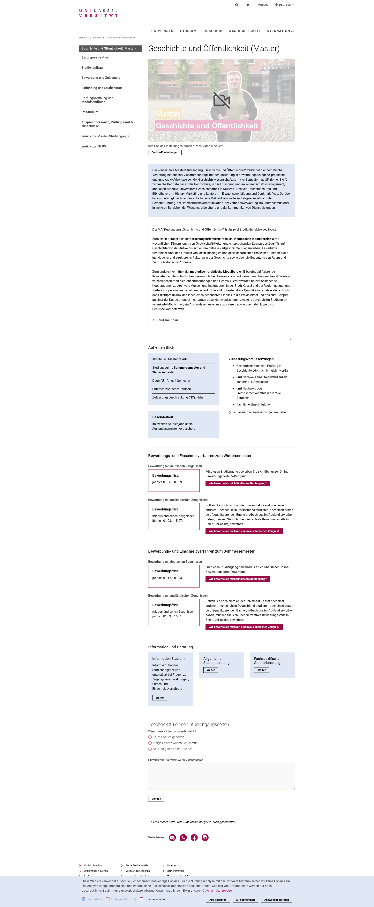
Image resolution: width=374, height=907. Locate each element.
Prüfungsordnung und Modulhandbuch (97, 100)
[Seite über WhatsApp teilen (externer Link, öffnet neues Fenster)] (183, 840)
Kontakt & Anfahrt (93, 865)
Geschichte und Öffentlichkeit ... (121, 37)
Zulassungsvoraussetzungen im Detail (260, 412)
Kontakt (264, 4)
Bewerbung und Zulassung (100, 78)
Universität (163, 31)
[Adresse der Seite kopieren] (205, 840)
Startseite (84, 37)
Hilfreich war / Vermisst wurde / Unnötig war (175, 759)
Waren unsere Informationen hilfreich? (172, 731)
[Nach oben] (291, 339)
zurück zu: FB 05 (93, 146)
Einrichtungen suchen (96, 870)
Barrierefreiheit (175, 870)
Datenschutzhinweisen (218, 890)
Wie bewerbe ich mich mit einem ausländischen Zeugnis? (244, 531)
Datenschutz (174, 865)
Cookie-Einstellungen (165, 152)
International (280, 31)
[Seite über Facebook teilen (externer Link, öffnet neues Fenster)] (194, 840)
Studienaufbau (92, 67)
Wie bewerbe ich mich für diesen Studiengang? (238, 483)
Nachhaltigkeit (245, 31)
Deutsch (287, 4)
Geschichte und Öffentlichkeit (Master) (108, 48)
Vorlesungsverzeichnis (138, 870)
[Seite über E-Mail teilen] (172, 840)
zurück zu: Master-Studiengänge (105, 136)
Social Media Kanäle (137, 865)
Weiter (161, 697)
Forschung (213, 31)
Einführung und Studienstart (101, 88)
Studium (188, 31)
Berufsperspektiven (95, 57)
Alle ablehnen (218, 899)
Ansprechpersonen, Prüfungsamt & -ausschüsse (108, 124)
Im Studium (89, 112)
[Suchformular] (237, 5)
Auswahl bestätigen (276, 899)
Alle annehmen (245, 899)
